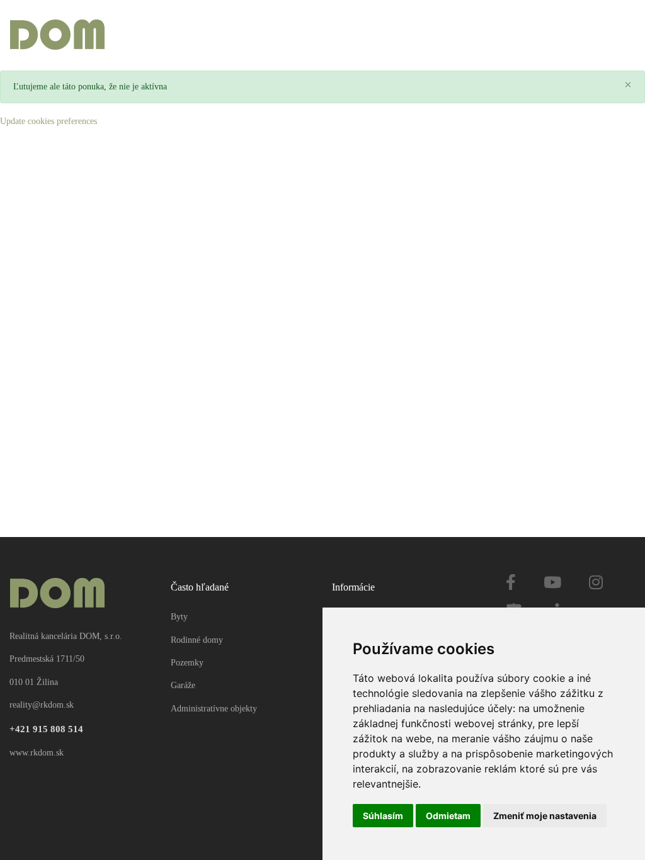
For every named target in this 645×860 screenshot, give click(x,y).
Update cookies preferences (48, 121)
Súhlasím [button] (383, 815)
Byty (179, 616)
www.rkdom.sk (36, 752)
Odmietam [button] (448, 815)
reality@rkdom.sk (41, 705)
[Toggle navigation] (625, 35)
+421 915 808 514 (46, 729)
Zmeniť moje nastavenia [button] (544, 815)
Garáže (183, 685)
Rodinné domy (197, 640)
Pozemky (187, 662)
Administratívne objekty (214, 708)
